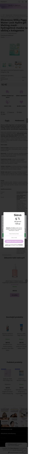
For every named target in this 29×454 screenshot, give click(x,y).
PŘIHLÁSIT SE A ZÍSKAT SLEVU (14, 241)
